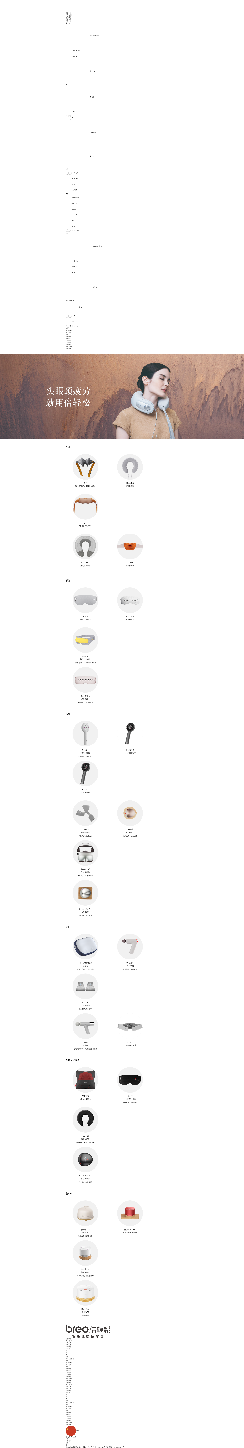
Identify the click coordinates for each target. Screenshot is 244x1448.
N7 (92, 97)
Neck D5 (74, 112)
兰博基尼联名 (70, 1359)
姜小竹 (68, 1349)
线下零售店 (69, 331)
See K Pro (74, 178)
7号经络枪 (75, 261)
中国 (67, 1439)
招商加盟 (68, 349)
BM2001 (80, 307)
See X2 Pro (74, 190)
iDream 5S (74, 226)
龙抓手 (73, 220)
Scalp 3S (74, 203)
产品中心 (68, 21)
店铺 (67, 329)
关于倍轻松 (69, 15)
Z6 (72, 117)
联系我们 (68, 339)
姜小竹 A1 (74, 56)
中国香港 (68, 1441)
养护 (67, 1357)
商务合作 (68, 19)
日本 (67, 1445)
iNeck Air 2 (93, 132)
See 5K (74, 184)
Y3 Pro (93, 287)
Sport (73, 272)
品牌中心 (68, 13)
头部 (67, 1355)
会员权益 (68, 337)
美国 (67, 1443)
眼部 (67, 1353)
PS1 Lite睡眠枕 (96, 246)
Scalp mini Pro (74, 230)
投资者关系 (69, 347)
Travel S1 (74, 267)
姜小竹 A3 (94, 36)
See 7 (74, 173)
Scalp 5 (75, 198)
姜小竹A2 (92, 71)
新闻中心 (68, 345)
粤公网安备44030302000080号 (115, 1447)
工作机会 (68, 341)
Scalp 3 (73, 209)
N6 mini (92, 156)
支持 (67, 335)
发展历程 (68, 17)
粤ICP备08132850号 (99, 1447)
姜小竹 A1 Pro (75, 50)
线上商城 (68, 333)
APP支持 (68, 343)
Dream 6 (74, 215)
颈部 (67, 1351)
